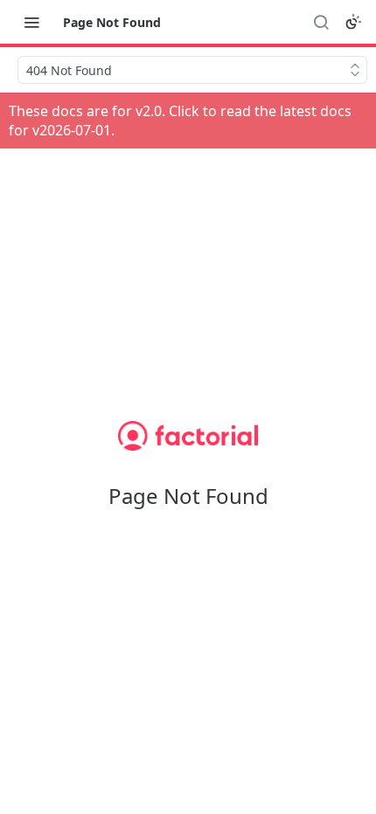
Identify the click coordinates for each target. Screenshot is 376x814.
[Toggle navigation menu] (31, 22)
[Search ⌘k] (321, 22)
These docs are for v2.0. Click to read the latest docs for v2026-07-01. (180, 120)
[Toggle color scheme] (353, 22)
